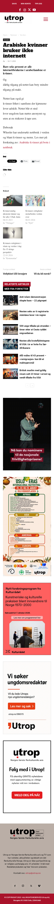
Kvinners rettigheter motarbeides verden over (34, 213)
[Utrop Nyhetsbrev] (27, 812)
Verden (23, 35)
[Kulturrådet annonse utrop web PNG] (27, 654)
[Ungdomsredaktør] (27, 733)
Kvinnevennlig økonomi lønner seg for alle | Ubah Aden (12, 213)
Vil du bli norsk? (42, 273)
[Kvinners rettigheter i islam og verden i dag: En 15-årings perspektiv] (12, 232)
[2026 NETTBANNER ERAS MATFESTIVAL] (27, 575)
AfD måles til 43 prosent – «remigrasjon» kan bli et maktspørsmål (33, 359)
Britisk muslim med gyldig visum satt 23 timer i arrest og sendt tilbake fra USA (35, 374)
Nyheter (13, 35)
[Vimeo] (39, 886)
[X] (31, 886)
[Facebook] (15, 886)
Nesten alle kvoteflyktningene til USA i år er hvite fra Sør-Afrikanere (35, 344)
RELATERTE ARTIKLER (16, 284)
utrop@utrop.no (33, 873)
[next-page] (32, 385)
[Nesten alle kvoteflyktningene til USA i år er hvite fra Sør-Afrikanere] (10, 344)
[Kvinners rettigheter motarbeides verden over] (35, 200)
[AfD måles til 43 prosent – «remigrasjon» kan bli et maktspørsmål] (10, 359)
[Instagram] (23, 886)
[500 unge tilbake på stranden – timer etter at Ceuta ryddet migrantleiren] (10, 329)
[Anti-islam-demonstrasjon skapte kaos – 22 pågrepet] (10, 300)
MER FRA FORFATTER (16, 288)
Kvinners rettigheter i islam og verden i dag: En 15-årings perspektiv (12, 248)
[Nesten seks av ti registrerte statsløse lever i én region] (10, 315)
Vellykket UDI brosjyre (15, 273)
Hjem (5, 35)
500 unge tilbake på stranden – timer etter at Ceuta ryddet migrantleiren (35, 330)
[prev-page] (27, 385)
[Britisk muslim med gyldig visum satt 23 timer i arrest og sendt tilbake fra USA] (10, 374)
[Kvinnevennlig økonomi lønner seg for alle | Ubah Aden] (12, 200)
